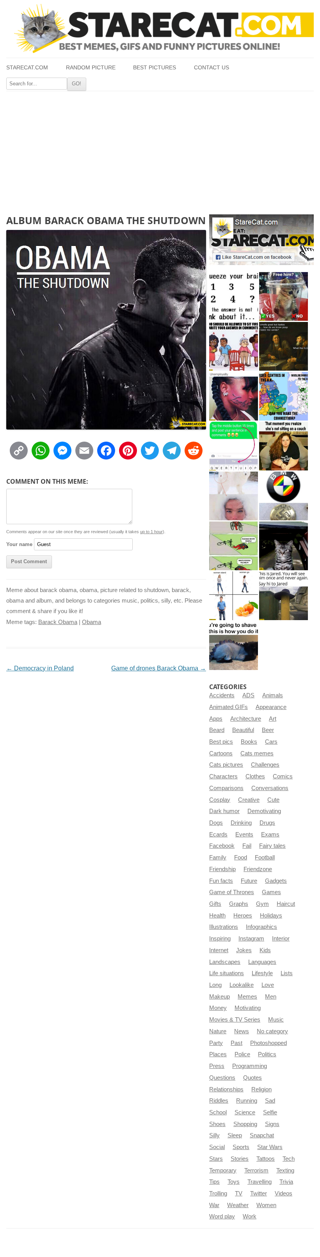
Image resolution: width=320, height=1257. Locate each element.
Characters (223, 776)
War (214, 1205)
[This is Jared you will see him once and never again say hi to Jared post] (283, 595)
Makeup (219, 997)
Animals (272, 695)
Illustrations (223, 927)
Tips (214, 1182)
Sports (241, 1147)
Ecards (218, 834)
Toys (234, 1182)
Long (215, 985)
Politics (267, 1054)
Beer (268, 730)
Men (270, 997)
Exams (270, 834)
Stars (216, 1159)
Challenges (265, 765)
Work (249, 1216)
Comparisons (226, 788)
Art (272, 719)
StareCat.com (27, 68)
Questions (222, 1078)
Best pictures (154, 68)
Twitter (258, 1193)
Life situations (226, 973)
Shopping (245, 1124)
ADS (248, 695)
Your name (19, 544)
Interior (281, 938)
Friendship (222, 869)
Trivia (286, 1182)
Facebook (222, 846)
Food (240, 857)
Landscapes (224, 962)
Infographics (261, 927)
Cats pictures (226, 765)
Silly (214, 1135)
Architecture (245, 719)
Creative (249, 800)
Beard (216, 730)
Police (242, 1054)
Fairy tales (272, 846)
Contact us (211, 68)
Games (271, 892)
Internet (218, 950)
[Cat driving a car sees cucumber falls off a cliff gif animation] (283, 546)
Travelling (259, 1182)
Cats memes (257, 753)
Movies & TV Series (234, 1020)
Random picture (91, 68)
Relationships (226, 1089)
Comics (283, 776)
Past (236, 1043)
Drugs (267, 823)
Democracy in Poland (40, 668)
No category (272, 1031)
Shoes (217, 1124)
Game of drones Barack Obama (158, 668)
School (218, 1112)
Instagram (251, 938)
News (241, 1031)
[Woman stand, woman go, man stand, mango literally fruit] (233, 595)
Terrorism (256, 1170)
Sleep (235, 1135)
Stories (240, 1159)
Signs (272, 1124)
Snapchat (262, 1135)
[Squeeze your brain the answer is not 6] (233, 296)
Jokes (244, 950)
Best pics (221, 742)
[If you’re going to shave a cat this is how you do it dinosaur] (233, 645)
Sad (270, 1101)
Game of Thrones (231, 892)
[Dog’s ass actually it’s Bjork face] (233, 496)
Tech (289, 1159)
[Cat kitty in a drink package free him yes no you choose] (283, 296)
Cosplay (219, 800)
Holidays (271, 915)
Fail (246, 846)
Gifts (215, 904)
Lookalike (241, 985)
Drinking (241, 823)
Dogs (216, 823)
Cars (271, 742)
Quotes (252, 1078)
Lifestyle (262, 973)
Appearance (271, 707)
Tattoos (265, 1159)
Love (267, 985)
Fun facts (221, 881)
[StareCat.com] (160, 28)
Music (276, 1020)
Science (245, 1112)
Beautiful (243, 730)
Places (218, 1054)
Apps (215, 719)
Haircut (286, 904)
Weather (238, 1205)
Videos (283, 1193)
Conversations (269, 788)
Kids (265, 950)
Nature (217, 1031)
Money (218, 1008)
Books (249, 742)
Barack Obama (57, 622)
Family (217, 857)
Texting (285, 1170)
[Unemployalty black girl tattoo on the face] (233, 396)
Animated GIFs (228, 707)
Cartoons (221, 753)
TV (238, 1193)
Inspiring (220, 938)
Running (246, 1101)
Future (249, 881)
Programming (249, 1066)
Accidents (222, 695)
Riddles (218, 1101)
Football (265, 857)
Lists (287, 973)
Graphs (238, 904)
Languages (262, 962)
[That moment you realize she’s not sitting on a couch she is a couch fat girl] (283, 446)
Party (216, 1043)
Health (217, 915)
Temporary (222, 1170)
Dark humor (224, 811)
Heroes (242, 915)
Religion (261, 1089)
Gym (262, 904)
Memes (247, 997)
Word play (222, 1216)
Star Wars (270, 1147)
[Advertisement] (160, 149)
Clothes (255, 776)
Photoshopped (268, 1043)
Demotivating (264, 811)
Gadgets (276, 881)
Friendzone (258, 869)
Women (266, 1205)
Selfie (270, 1112)
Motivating (248, 1008)
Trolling (218, 1193)
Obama (91, 622)
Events (244, 834)
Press (216, 1066)
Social (217, 1147)
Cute (273, 800)
